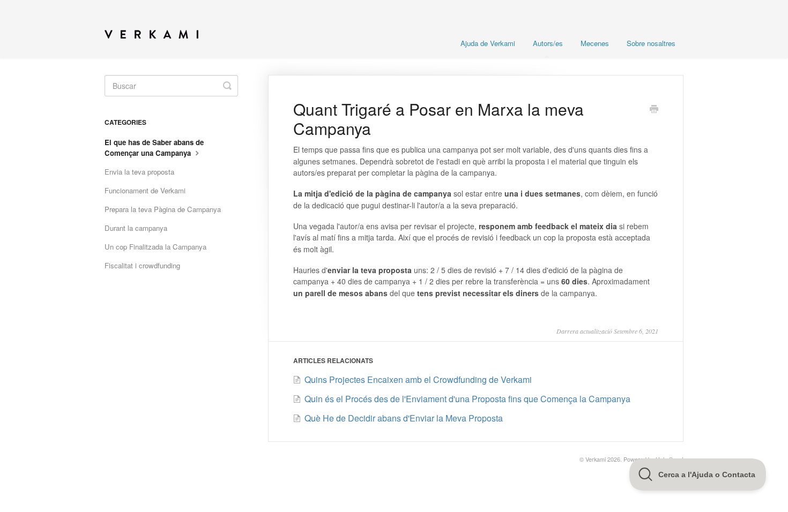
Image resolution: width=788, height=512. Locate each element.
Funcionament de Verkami (145, 190)
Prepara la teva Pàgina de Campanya (163, 209)
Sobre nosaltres (651, 43)
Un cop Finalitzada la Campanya (155, 247)
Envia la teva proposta (139, 172)
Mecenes (595, 43)
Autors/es (548, 43)
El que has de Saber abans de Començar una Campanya (154, 147)
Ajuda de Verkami (487, 43)
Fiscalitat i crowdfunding (142, 265)
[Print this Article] (654, 110)
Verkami (595, 459)
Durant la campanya (136, 228)
